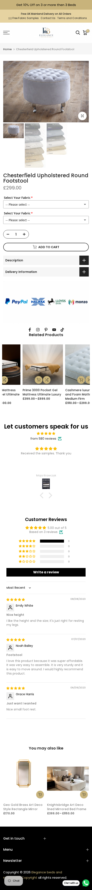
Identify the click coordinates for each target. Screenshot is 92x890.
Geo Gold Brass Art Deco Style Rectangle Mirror (23, 807)
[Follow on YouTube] (54, 330)
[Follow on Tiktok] (62, 330)
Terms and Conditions (72, 18)
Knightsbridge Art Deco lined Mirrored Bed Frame (66, 807)
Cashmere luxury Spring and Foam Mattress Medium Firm (23, 394)
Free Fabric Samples (25, 18)
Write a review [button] (46, 572)
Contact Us (48, 18)
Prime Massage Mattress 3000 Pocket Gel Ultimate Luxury (67, 394)
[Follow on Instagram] (38, 330)
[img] (46, 433)
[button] (43, 495)
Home (7, 49)
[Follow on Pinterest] (46, 330)
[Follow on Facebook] (30, 330)
